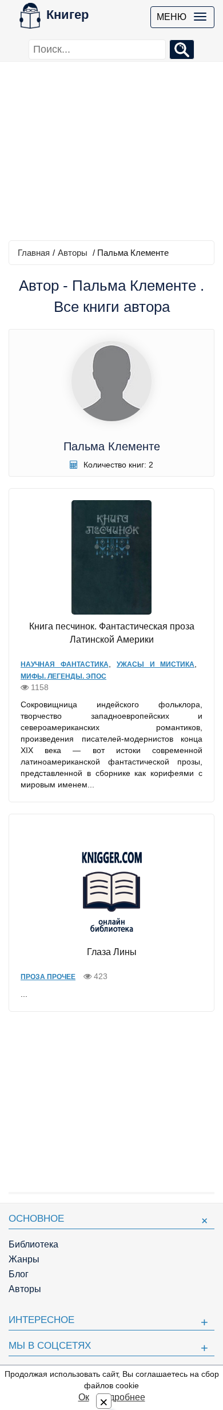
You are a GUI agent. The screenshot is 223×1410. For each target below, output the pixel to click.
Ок (83, 1397)
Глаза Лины (112, 952)
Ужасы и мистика (155, 664)
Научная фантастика (65, 664)
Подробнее (121, 1397)
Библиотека (33, 1244)
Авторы (72, 253)
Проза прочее (48, 977)
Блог (19, 1274)
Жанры (24, 1259)
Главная (34, 253)
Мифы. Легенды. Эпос (63, 676)
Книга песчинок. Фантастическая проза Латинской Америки (111, 632)
